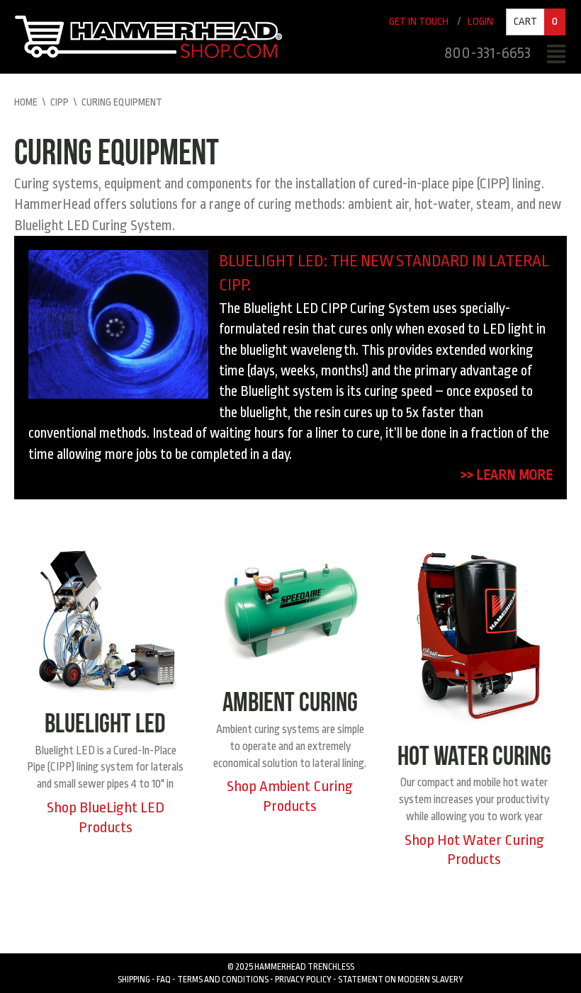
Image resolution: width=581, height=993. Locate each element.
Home (26, 102)
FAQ (164, 980)
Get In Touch (419, 22)
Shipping (134, 980)
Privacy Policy (303, 980)
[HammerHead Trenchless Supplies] (148, 36)
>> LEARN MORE (507, 475)
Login (480, 22)
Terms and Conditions (223, 980)
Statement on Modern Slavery (400, 980)
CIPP (59, 102)
